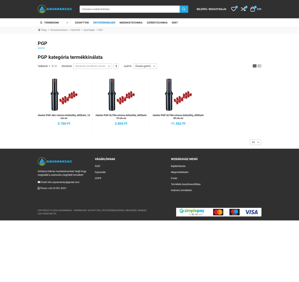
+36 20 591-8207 (57, 188)
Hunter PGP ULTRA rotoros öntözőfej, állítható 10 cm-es (121, 117)
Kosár (174, 178)
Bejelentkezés (178, 166)
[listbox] (92, 66)
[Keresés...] (184, 9)
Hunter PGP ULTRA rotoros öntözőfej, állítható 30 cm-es (178, 117)
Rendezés (67, 66)
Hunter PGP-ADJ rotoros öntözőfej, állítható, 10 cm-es (64, 117)
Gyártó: (128, 66)
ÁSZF (98, 166)
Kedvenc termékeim (181, 190)
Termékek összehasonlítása (186, 184)
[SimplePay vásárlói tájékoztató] (218, 212)
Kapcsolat (100, 172)
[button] (233, 9)
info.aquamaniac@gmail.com (63, 182)
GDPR (98, 178)
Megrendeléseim (179, 172)
